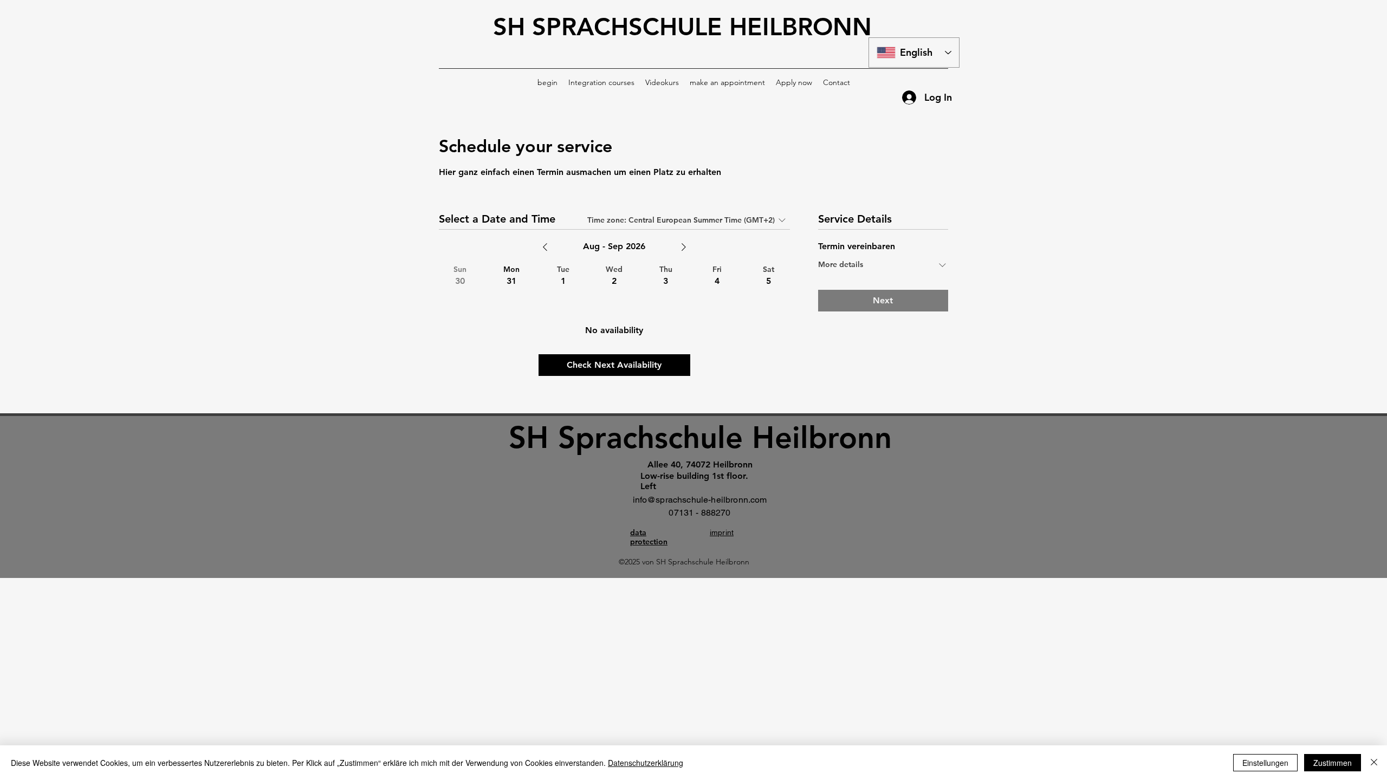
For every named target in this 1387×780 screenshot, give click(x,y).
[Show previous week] (545, 246)
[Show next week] (683, 246)
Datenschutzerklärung (645, 762)
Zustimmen (1332, 762)
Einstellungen (1265, 762)
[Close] (1373, 762)
